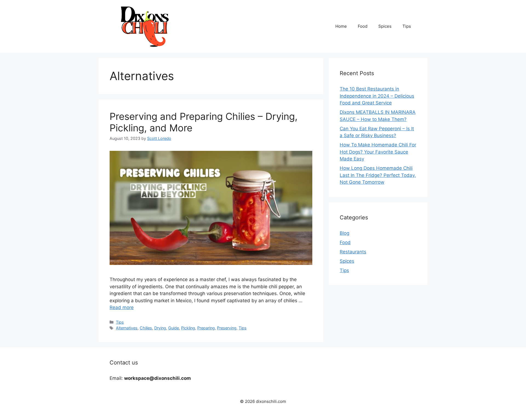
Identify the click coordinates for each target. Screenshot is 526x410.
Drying (160, 328)
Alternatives (127, 328)
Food (362, 26)
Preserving (226, 328)
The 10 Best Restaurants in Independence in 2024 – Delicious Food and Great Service (377, 96)
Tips (406, 26)
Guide (173, 328)
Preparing (206, 328)
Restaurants (353, 252)
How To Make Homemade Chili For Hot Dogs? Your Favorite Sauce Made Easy (378, 152)
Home (341, 26)
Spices (384, 26)
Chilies (146, 328)
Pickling (188, 328)
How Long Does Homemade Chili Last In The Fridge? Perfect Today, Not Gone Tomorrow (378, 175)
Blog (344, 233)
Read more (122, 307)
